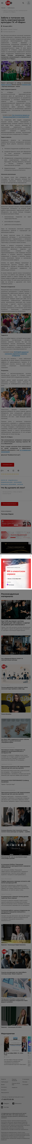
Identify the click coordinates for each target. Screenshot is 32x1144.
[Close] (30, 556)
